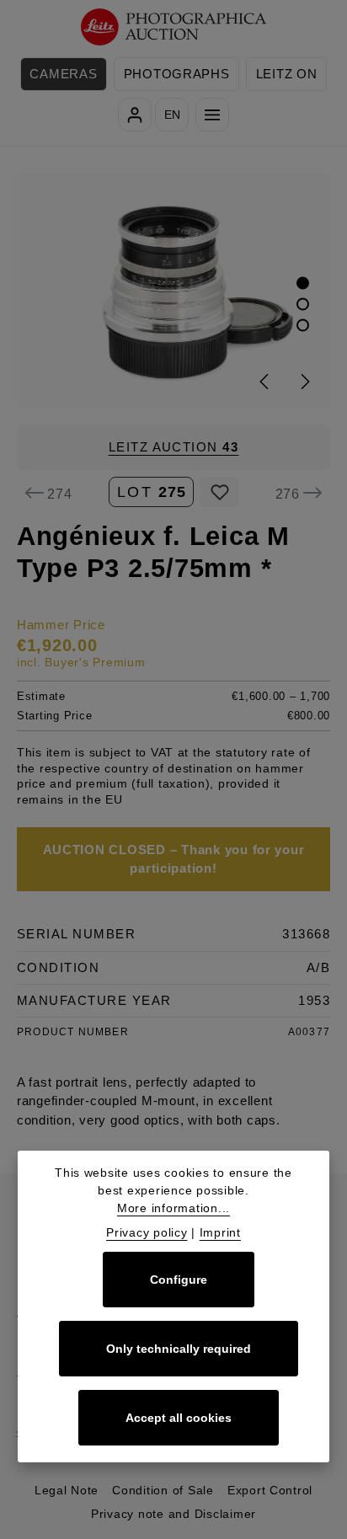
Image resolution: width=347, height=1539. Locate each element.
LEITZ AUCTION (174, 447)
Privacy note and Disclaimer (173, 1513)
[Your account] (135, 114)
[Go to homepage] (174, 27)
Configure (178, 1279)
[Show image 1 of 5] (302, 283)
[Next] (304, 381)
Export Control (269, 1490)
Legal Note (67, 1490)
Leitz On (287, 74)
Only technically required (178, 1348)
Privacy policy (146, 1232)
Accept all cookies (178, 1417)
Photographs (177, 74)
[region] (173, 291)
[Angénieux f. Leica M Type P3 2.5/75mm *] (174, 291)
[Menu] (212, 114)
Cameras (63, 74)
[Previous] (265, 381)
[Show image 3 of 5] (302, 325)
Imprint (220, 1232)
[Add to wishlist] (219, 492)
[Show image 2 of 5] (302, 304)
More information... (173, 1208)
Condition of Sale (163, 1490)
